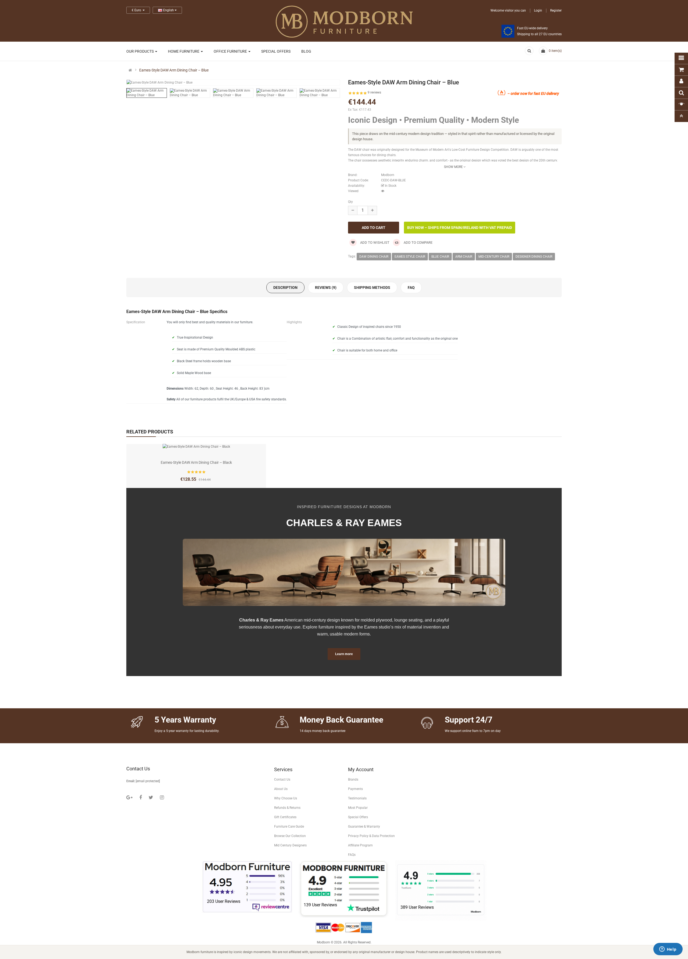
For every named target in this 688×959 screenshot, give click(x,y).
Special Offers (358, 817)
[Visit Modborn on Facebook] (140, 797)
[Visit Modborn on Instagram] (162, 797)
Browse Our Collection (290, 836)
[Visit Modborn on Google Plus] (129, 797)
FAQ (411, 287)
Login (538, 10)
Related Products (149, 431)
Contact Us (282, 779)
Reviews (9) (325, 287)
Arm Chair (463, 256)
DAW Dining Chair (373, 256)
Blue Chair (440, 256)
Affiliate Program (360, 845)
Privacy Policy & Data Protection (371, 836)
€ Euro (137, 10)
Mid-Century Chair (493, 256)
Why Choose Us (285, 798)
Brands (353, 779)
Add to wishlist (374, 242)
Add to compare (417, 242)
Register (556, 10)
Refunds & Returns (287, 808)
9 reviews (374, 92)
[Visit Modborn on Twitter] (151, 797)
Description (285, 287)
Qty (350, 202)
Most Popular (358, 808)
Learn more (344, 654)
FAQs (352, 855)
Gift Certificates (285, 817)
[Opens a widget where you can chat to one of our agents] (668, 949)
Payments (355, 789)
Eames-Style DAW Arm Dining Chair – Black (196, 462)
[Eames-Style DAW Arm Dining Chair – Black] (196, 446)
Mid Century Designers (290, 845)
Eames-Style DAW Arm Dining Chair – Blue (174, 70)
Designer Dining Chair (533, 256)
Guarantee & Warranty (364, 826)
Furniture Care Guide (289, 826)
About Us (281, 789)
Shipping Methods (372, 287)
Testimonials (357, 798)
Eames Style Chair (410, 256)
